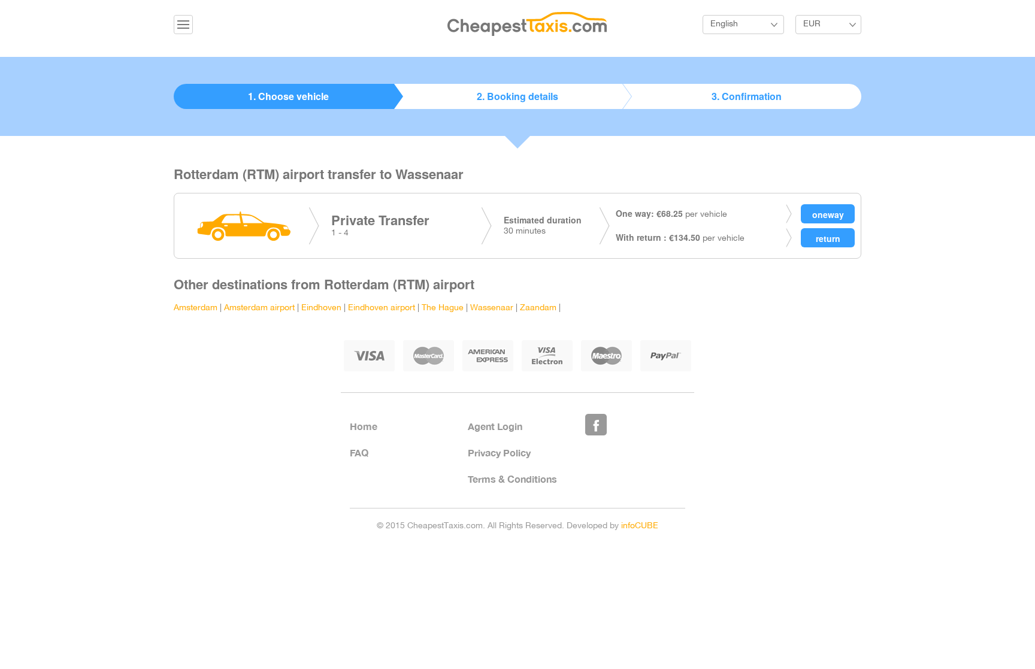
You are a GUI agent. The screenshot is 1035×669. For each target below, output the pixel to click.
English (724, 24)
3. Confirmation (747, 96)
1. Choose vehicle (288, 96)
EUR (812, 24)
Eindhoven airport (381, 308)
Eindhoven (321, 308)
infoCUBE (639, 526)
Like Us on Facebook (596, 424)
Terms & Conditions (512, 479)
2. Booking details (517, 96)
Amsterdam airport (259, 308)
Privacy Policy (499, 452)
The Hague (443, 308)
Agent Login (495, 426)
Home (363, 426)
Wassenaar (491, 308)
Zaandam (538, 308)
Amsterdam (195, 308)
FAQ (359, 452)
